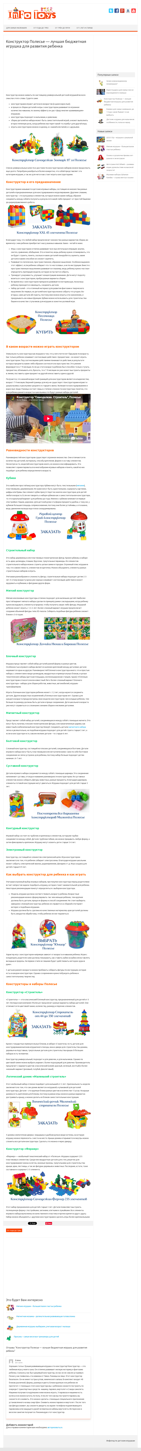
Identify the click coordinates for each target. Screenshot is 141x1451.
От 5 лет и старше (85, 28)
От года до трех (40, 28)
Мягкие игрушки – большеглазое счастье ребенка (38, 1306)
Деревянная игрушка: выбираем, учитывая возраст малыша (43, 1326)
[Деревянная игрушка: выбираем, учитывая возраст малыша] (10, 1332)
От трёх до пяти (62, 28)
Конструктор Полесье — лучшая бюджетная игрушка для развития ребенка (118, 102)
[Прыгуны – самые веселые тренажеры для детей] (9, 1342)
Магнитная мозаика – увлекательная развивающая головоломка (45, 1316)
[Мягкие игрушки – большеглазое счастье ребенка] (10, 1312)
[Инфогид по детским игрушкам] (31, 20)
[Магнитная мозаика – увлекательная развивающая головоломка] (10, 1322)
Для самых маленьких (16, 28)
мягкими (80, 485)
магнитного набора (77, 727)
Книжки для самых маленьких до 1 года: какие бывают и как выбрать (120, 112)
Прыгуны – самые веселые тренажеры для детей (36, 1337)
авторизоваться (55, 1427)
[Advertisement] (48, 72)
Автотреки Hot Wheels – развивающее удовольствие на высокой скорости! (120, 167)
